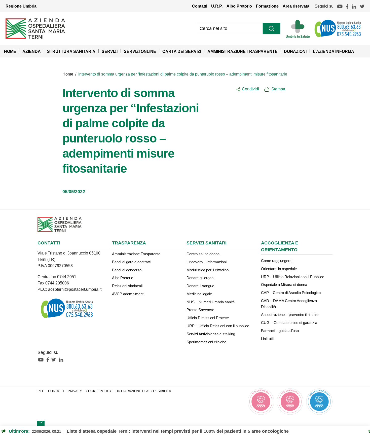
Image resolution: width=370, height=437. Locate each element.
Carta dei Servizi (181, 51)
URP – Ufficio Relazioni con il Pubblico (292, 277)
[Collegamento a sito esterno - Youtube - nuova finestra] (42, 359)
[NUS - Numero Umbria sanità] (338, 28)
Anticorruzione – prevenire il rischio (289, 314)
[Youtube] (340, 6)
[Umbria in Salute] (299, 28)
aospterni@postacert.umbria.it (74, 289)
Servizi (110, 51)
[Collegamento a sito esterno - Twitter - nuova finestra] (54, 359)
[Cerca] (271, 28)
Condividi (250, 89)
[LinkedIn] (354, 6)
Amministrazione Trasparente (242, 51)
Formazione (267, 6)
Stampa (278, 89)
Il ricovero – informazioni (207, 262)
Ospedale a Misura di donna (284, 284)
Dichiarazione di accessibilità (143, 391)
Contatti (199, 6)
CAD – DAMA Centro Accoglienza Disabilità (289, 304)
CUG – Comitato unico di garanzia (289, 322)
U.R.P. (217, 6)
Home (10, 51)
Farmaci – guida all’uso (280, 331)
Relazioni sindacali (127, 286)
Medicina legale (199, 294)
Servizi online (140, 51)
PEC (41, 391)
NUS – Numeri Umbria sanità (211, 302)
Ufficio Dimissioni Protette (208, 318)
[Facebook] (347, 6)
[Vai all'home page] (35, 28)
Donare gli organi (200, 278)
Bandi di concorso (126, 270)
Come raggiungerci (276, 261)
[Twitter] (362, 6)
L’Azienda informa (333, 51)
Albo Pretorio (239, 6)
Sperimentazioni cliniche (206, 342)
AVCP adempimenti (128, 294)
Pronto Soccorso (200, 310)
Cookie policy (99, 391)
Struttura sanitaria (71, 51)
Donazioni (295, 51)
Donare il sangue (200, 286)
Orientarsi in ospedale (279, 269)
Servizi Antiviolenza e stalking (211, 334)
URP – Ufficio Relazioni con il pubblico (218, 326)
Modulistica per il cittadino (208, 270)
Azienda (31, 51)
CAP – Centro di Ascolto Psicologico (291, 292)
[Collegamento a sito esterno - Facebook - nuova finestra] (49, 359)
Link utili (267, 339)
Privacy (75, 391)
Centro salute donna (203, 254)
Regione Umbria (21, 6)
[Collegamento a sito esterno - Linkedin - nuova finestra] (62, 359)
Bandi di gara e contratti (131, 262)
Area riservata (296, 6)
